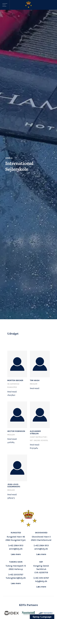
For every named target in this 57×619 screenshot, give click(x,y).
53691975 (11, 497)
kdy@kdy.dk (41, 581)
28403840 (11, 395)
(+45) (11, 545)
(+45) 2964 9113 (41, 545)
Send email (12, 391)
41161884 (10, 442)
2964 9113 (18, 545)
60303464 (34, 448)
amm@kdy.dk (16, 549)
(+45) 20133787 (15, 574)
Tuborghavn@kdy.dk (16, 578)
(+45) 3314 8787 (41, 578)
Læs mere (16, 554)
